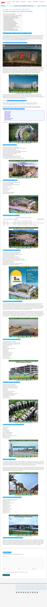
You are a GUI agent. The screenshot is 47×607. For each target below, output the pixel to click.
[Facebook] (17, 592)
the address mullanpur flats (19, 93)
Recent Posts (9, 1)
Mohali (13, 1)
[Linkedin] (24, 592)
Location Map (8, 112)
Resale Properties (35, 1)
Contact (8, 3)
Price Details (8, 116)
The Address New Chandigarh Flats (24, 38)
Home (3, 9)
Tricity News (29, 1)
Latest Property (41, 1)
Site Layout (8, 117)
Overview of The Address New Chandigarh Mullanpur (11, 23)
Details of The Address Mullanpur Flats (9, 20)
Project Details (8, 111)
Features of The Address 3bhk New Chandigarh (10, 24)
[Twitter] (19, 592)
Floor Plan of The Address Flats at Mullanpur (10, 21)
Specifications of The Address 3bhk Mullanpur (10, 25)
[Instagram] (21, 592)
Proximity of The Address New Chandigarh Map (10, 22)
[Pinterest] (26, 592)
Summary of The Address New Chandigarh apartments (11, 30)
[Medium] (35, 592)
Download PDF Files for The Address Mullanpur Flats (11, 16)
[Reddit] (28, 592)
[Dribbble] (30, 592)
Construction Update (9, 118)
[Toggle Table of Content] (20, 14)
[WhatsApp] (37, 592)
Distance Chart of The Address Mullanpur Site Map (10, 29)
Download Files (8, 119)
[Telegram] (33, 592)
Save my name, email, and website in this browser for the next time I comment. (16, 572)
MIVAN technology (17, 37)
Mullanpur (17, 1)
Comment (4, 556)
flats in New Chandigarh (27, 35)
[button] (45, 5)
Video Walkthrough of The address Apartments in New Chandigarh (12, 15)
